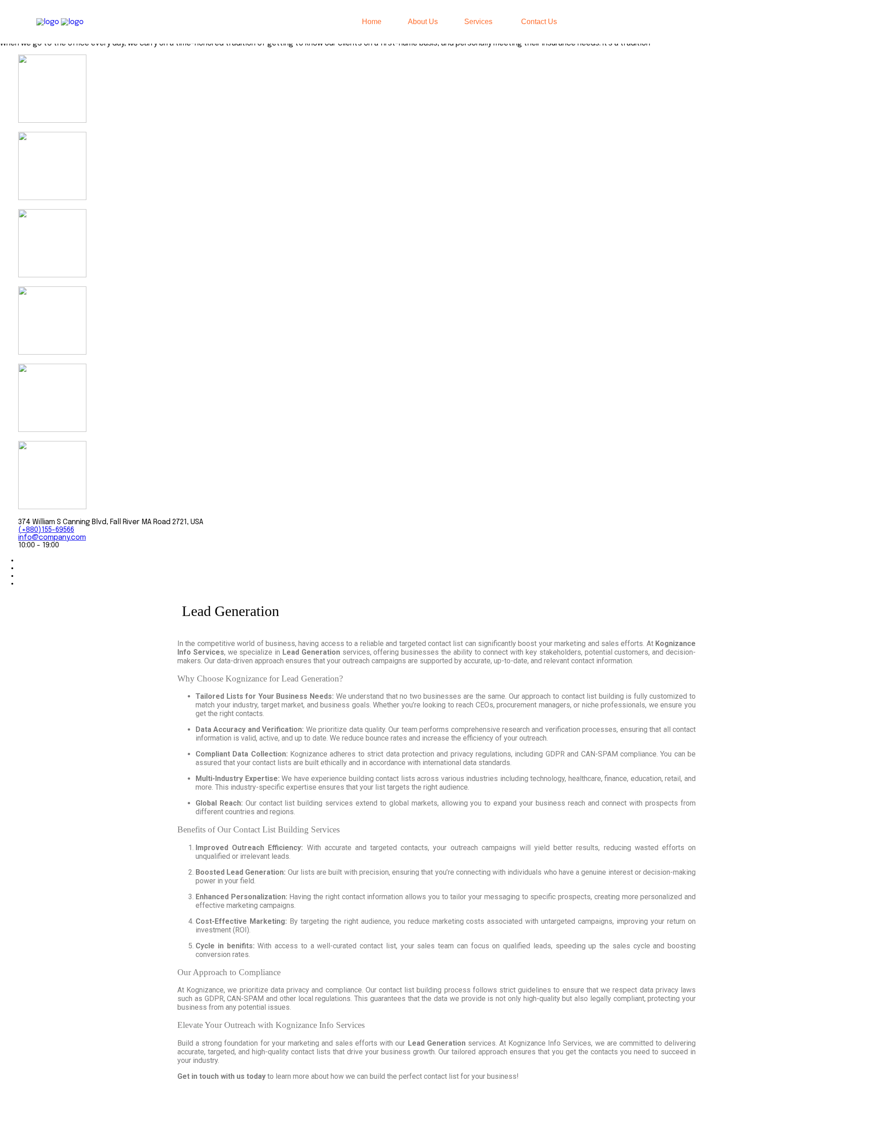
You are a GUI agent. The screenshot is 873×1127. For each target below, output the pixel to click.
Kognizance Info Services (291, 1107)
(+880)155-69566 (46, 530)
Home (371, 21)
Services (478, 21)
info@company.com (52, 537)
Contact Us (539, 21)
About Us (423, 21)
